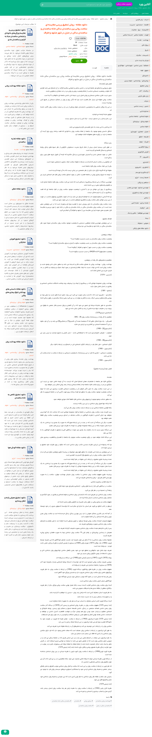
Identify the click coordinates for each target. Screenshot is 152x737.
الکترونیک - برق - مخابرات (140, 30)
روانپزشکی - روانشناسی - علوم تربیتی (136, 81)
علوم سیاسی (144, 127)
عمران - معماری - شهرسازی (139, 132)
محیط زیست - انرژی (141, 177)
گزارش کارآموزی (143, 152)
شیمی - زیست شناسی (141, 106)
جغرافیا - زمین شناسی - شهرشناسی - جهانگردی (133, 65)
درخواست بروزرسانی (60, 48)
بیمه (146, 218)
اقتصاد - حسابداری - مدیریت (139, 25)
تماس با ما (116, 13)
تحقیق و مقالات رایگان (124, 4)
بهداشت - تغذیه (142, 40)
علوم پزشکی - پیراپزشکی (140, 121)
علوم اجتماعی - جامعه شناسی (138, 116)
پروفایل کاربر (134, 13)
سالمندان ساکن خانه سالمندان (61, 701)
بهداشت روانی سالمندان (103, 701)
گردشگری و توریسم (142, 172)
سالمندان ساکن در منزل (103, 706)
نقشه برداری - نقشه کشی (140, 203)
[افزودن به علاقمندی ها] (70, 38)
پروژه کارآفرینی (143, 147)
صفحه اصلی (145, 13)
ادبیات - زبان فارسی (142, 20)
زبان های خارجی (143, 96)
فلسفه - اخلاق (143, 137)
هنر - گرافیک (144, 208)
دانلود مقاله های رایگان (140, 228)
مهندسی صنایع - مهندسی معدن (137, 188)
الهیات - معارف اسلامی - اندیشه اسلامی (135, 35)
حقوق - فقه (144, 71)
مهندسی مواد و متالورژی (140, 193)
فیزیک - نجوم (143, 142)
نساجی (146, 198)
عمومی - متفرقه (143, 223)
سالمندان (77, 701)
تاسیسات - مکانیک (142, 55)
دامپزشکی (145, 76)
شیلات (146, 101)
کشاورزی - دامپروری (141, 167)
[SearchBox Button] (42, 4)
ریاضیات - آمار (143, 91)
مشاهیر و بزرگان (143, 183)
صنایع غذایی (144, 111)
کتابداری (145, 162)
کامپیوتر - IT (144, 157)
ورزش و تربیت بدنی (141, 60)
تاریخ (146, 50)
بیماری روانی (87, 701)
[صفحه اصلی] (111, 19)
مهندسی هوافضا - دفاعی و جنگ (138, 213)
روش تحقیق (144, 86)
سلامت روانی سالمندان (85, 706)
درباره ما (125, 13)
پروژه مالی (145, 45)
